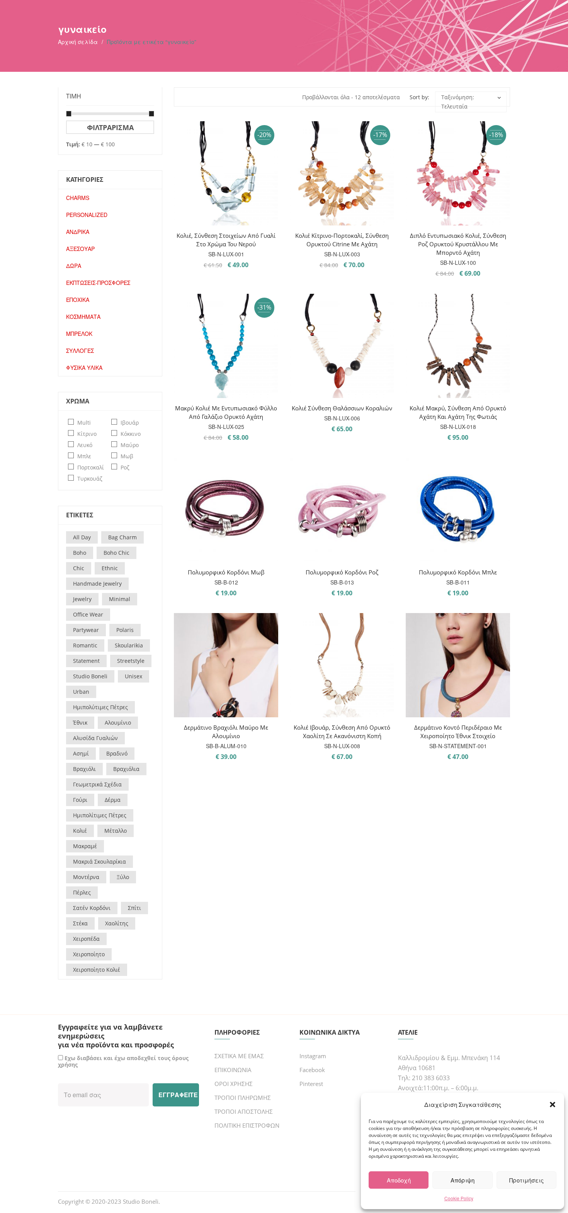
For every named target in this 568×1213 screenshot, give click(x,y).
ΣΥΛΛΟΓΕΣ (80, 350)
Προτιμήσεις (526, 1180)
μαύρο (130, 445)
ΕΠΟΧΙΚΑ (77, 299)
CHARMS (77, 198)
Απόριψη (462, 1180)
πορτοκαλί (90, 467)
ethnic (110, 568)
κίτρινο (87, 433)
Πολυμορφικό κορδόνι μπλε (458, 572)
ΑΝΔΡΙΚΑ (77, 231)
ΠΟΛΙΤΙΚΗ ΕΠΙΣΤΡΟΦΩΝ (246, 1125)
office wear (88, 614)
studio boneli (90, 676)
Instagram (312, 1056)
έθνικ (80, 722)
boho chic (116, 552)
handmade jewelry (97, 583)
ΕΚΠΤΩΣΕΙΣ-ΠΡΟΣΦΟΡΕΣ (98, 282)
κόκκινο (131, 433)
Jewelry (82, 599)
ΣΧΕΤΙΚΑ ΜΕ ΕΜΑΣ (239, 1056)
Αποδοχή (399, 1180)
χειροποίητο (89, 954)
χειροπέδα (86, 938)
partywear (86, 630)
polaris (125, 630)
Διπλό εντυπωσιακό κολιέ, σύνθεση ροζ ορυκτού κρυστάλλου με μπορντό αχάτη (458, 244)
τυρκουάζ (89, 478)
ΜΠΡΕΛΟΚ (79, 333)
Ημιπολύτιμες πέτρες (100, 707)
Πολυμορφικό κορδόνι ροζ (342, 572)
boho (79, 552)
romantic (85, 645)
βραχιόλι (84, 769)
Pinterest (311, 1084)
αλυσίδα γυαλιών (95, 738)
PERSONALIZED (86, 215)
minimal (119, 599)
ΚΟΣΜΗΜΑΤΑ (83, 316)
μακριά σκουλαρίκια (99, 861)
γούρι (80, 799)
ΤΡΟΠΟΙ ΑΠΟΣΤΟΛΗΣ (243, 1111)
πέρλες (82, 892)
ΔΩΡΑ (73, 265)
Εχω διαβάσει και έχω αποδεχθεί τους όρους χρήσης (123, 1061)
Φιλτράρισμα (110, 127)
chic (78, 568)
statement (86, 660)
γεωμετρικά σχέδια (97, 784)
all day (82, 537)
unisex (133, 676)
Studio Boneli (140, 1201)
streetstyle (131, 660)
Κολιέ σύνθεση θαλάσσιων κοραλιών (342, 408)
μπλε (84, 456)
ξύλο (123, 877)
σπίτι (134, 907)
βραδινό (117, 753)
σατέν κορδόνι (92, 907)
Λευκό (84, 445)
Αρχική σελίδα (78, 42)
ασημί (81, 753)
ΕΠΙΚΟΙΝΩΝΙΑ (233, 1070)
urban (81, 691)
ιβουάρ (130, 422)
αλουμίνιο (118, 722)
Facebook (312, 1070)
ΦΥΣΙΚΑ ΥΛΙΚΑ (84, 367)
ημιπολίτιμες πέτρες (99, 815)
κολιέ (80, 830)
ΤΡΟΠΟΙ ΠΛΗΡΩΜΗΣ (242, 1097)
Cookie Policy (458, 1198)
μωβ (127, 456)
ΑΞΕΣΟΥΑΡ (80, 248)
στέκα (80, 923)
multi (84, 422)
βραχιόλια (126, 769)
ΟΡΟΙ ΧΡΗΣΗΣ (233, 1084)
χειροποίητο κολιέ (96, 969)
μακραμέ (85, 846)
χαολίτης (116, 923)
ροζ (125, 467)
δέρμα (113, 799)
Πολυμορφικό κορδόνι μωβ (226, 572)
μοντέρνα (86, 877)
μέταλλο (115, 830)
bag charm (122, 537)
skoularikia (129, 645)
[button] (552, 1104)
